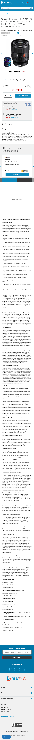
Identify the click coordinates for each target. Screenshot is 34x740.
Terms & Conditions (20, 735)
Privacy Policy (12, 735)
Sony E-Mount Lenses (11, 13)
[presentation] (2, 53)
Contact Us (6, 716)
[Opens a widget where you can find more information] (6, 737)
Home (2, 13)
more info (14, 110)
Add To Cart (23, 96)
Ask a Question (23, 33)
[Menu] (31, 3)
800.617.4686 (5, 711)
